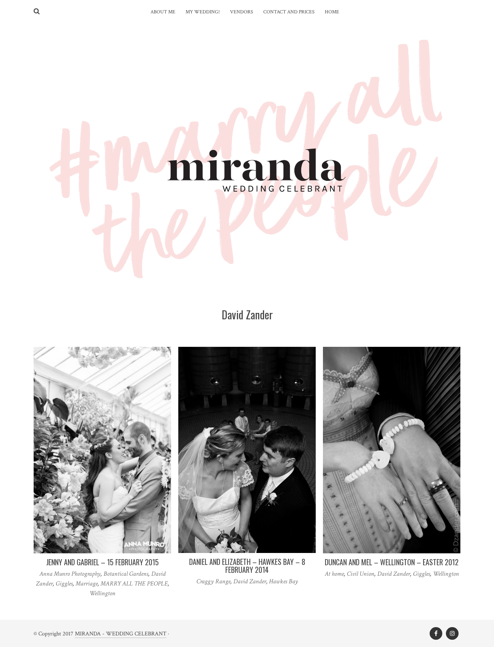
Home (332, 12)
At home (334, 574)
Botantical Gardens (125, 574)
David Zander (249, 581)
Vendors (241, 12)
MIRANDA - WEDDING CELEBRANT (120, 634)
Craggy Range (213, 581)
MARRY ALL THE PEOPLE (134, 583)
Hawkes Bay (283, 581)
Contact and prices (289, 12)
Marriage (87, 583)
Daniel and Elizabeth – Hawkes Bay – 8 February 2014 (247, 565)
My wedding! (203, 12)
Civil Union (360, 574)
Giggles (64, 583)
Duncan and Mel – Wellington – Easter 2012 (392, 562)
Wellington (102, 593)
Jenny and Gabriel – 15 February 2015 (102, 562)
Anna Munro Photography (70, 574)
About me (162, 12)
